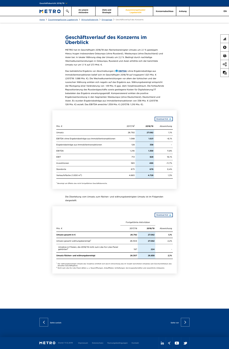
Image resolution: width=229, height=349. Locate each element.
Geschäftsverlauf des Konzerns (130, 20)
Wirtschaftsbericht (89, 20)
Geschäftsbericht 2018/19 (51, 3)
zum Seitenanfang (224, 94)
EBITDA (122, 71)
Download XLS (161, 119)
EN (225, 11)
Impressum (83, 343)
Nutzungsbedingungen (117, 343)
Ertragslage (107, 20)
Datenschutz (97, 343)
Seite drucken (226, 56)
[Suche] (67, 11)
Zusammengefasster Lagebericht (63, 20)
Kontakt (135, 343)
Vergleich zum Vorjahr (226, 73)
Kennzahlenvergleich (226, 39)
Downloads (226, 47)
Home (42, 20)
